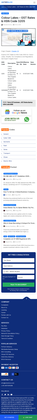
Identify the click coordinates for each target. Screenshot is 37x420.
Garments (6, 142)
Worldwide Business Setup (9, 349)
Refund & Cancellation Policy (10, 333)
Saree (5, 149)
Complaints (4, 305)
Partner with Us (6, 315)
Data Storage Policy (7, 336)
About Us (4, 307)
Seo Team (8, 194)
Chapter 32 (15, 51)
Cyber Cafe (7, 138)
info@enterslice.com (7, 383)
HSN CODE (5, 13)
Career (3, 312)
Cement (5, 134)
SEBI (5, 236)
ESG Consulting (6, 352)
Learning (3, 7)
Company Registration (9, 205)
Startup (6, 189)
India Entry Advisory (7, 357)
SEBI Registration (21, 236)
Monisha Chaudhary (10, 226)
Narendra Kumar (7, 24)
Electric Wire (7, 161)
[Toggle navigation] (34, 2)
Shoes (5, 157)
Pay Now (4, 326)
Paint (5, 145)
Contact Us (4, 317)
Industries (4, 328)
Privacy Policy (5, 331)
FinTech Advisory (6, 347)
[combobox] (6, 271)
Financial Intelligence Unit (10, 173)
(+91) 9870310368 (7, 385)
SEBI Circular (11, 236)
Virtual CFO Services (7, 354)
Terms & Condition (7, 338)
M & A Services (6, 359)
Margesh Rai (8, 179)
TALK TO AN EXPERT (18, 285)
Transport (6, 153)
